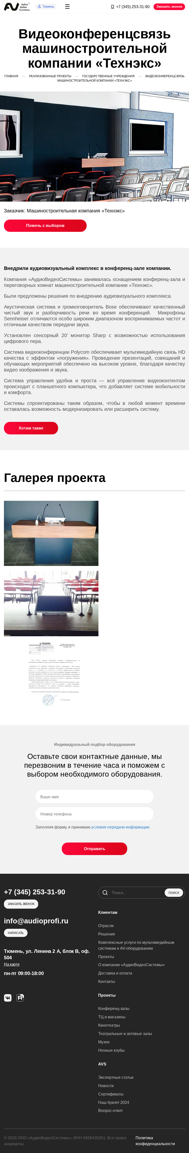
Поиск (174, 893)
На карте (11, 964)
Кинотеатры (109, 1025)
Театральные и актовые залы (125, 1034)
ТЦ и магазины (112, 1017)
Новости (106, 1086)
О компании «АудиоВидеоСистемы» (131, 965)
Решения (106, 934)
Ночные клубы (111, 1050)
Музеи (104, 1042)
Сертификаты (111, 1094)
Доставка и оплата (115, 973)
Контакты (106, 981)
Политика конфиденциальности (155, 1141)
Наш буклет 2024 (113, 1102)
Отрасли (106, 926)
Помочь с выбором (45, 225)
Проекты (106, 957)
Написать (16, 933)
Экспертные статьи (115, 1077)
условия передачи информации (120, 827)
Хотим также (31, 428)
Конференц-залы (113, 1008)
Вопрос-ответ (110, 1111)
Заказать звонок (169, 6)
